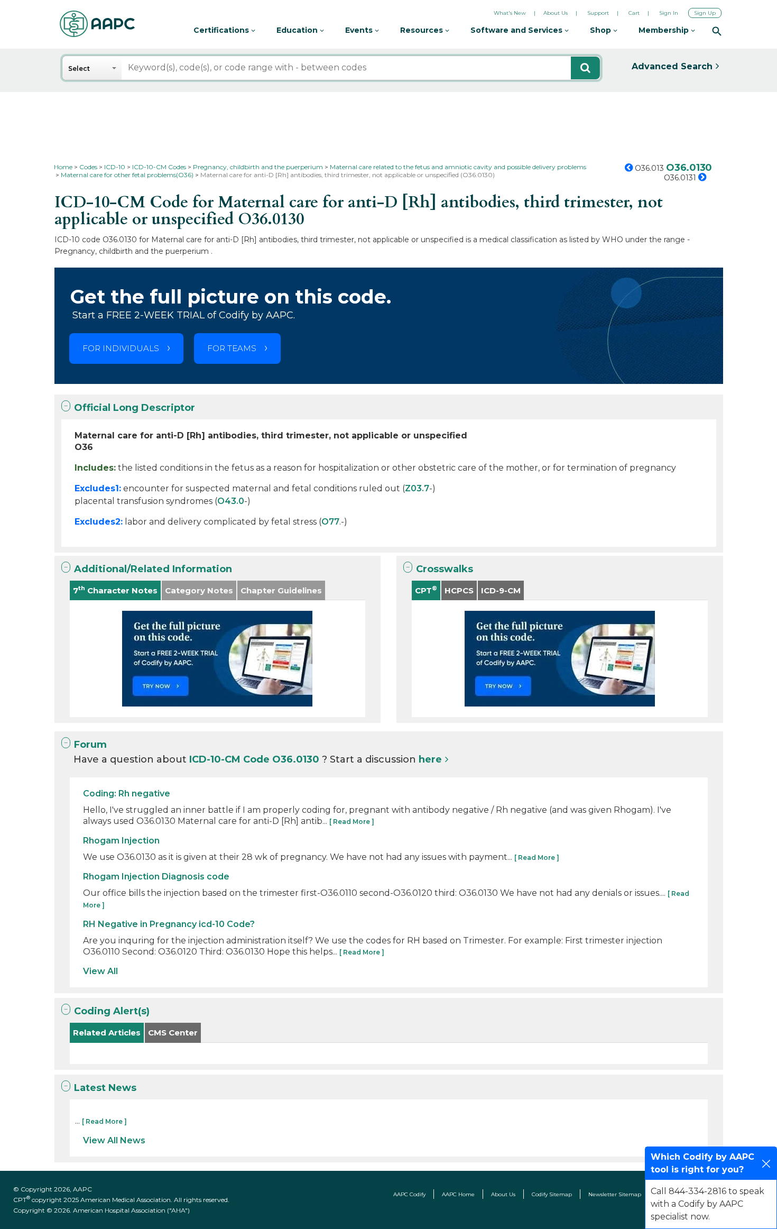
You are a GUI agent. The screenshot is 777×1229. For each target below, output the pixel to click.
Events (360, 30)
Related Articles (107, 1033)
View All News (114, 1140)
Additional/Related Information (153, 569)
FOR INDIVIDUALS (120, 348)
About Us (555, 13)
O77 (330, 522)
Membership (665, 30)
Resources (422, 30)
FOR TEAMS (231, 348)
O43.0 (230, 501)
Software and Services (517, 30)
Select (79, 68)
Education (298, 30)
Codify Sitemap (552, 1194)
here (430, 759)
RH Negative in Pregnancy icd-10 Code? (169, 924)
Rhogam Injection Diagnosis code (156, 877)
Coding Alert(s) (112, 1011)
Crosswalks (444, 569)
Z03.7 (417, 488)
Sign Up (705, 13)
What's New (510, 13)
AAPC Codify (409, 1194)
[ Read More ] (351, 822)
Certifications (222, 30)
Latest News (105, 1088)
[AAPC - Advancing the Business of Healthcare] (97, 24)
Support (598, 13)
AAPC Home (458, 1194)
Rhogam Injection (121, 841)
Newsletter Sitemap (614, 1194)
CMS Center (173, 1033)
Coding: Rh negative (126, 793)
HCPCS (459, 590)
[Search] (717, 30)
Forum (90, 744)
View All (100, 971)
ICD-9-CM (501, 590)
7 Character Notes (115, 589)
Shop (601, 30)
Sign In (668, 13)
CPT (426, 589)
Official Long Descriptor (134, 408)
